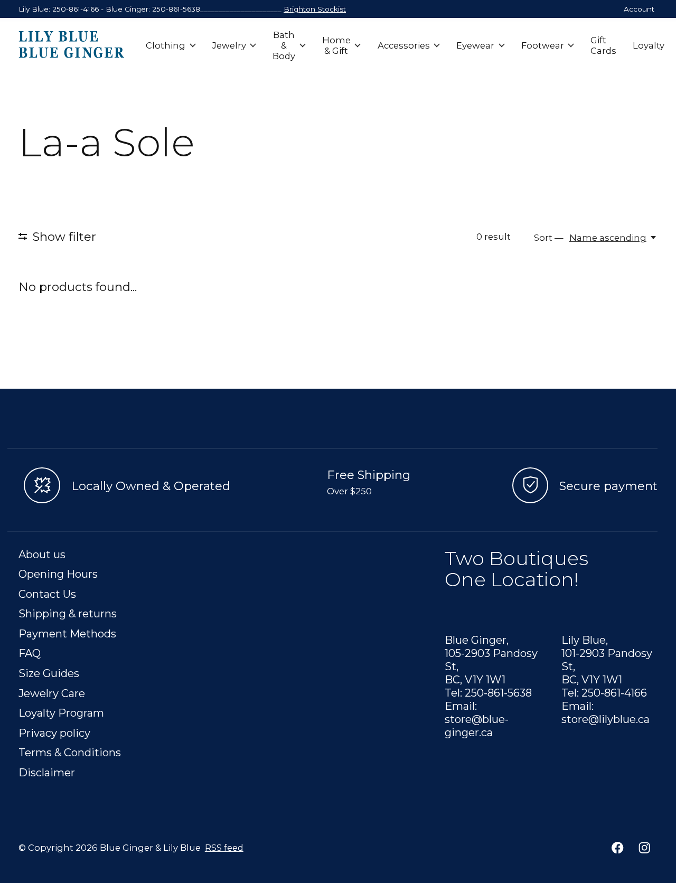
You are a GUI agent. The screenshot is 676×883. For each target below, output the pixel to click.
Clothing (165, 45)
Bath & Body (284, 45)
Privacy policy (54, 732)
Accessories (404, 45)
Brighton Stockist (315, 9)
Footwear (542, 45)
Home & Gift (336, 45)
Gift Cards (603, 45)
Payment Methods (67, 633)
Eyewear (475, 45)
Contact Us (47, 593)
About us (41, 554)
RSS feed (224, 847)
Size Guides (48, 673)
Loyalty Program (61, 712)
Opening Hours (58, 573)
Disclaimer (46, 772)
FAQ (29, 653)
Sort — (549, 237)
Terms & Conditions (69, 752)
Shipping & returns (67, 613)
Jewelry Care (51, 693)
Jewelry (229, 45)
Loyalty (648, 45)
